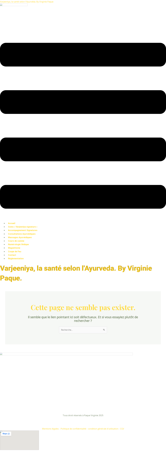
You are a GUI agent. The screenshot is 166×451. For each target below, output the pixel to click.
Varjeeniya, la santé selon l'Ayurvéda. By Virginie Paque (26, 1)
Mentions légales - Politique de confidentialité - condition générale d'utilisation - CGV (83, 428)
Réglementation (16, 258)
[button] (83, 126)
